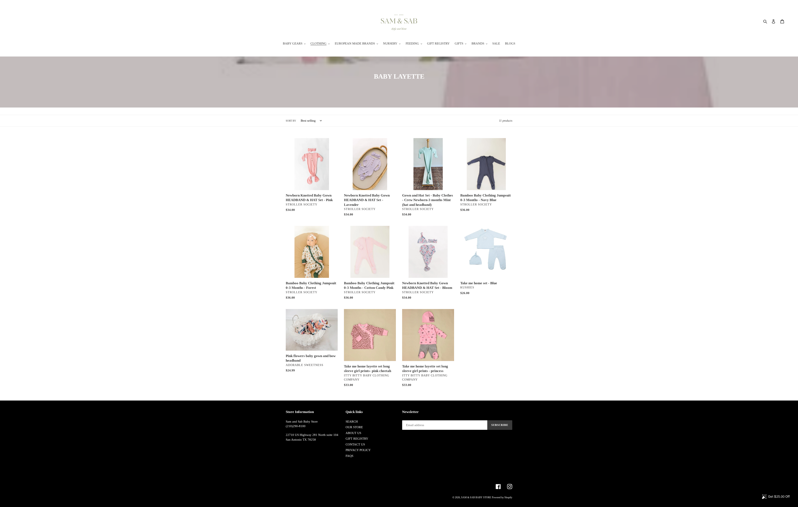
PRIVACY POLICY (358, 450)
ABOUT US (353, 433)
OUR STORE (354, 427)
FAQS (349, 456)
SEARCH (352, 421)
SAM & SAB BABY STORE (476, 497)
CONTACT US (355, 444)
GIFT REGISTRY (357, 438)
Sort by (291, 120)
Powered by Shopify (502, 497)
